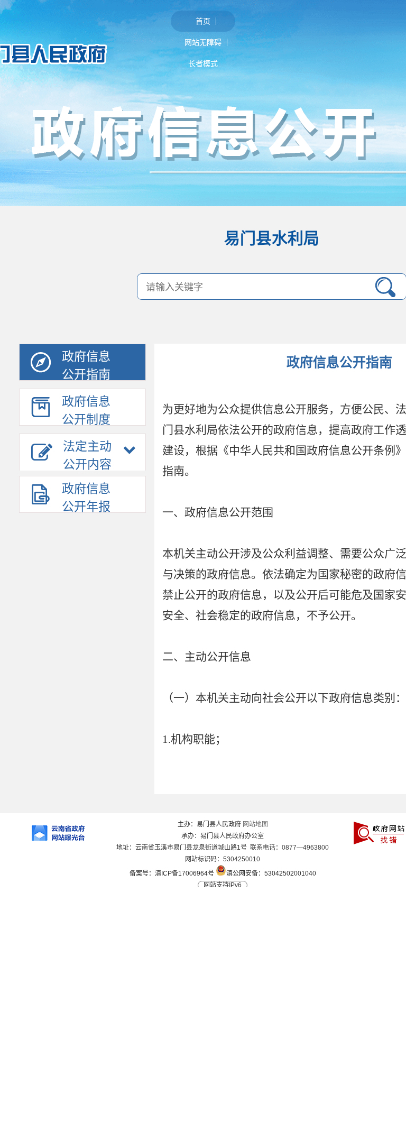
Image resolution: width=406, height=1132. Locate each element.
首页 (203, 21)
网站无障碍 (203, 42)
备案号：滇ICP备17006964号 (172, 873)
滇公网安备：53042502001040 (271, 873)
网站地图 (255, 824)
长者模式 (203, 63)
